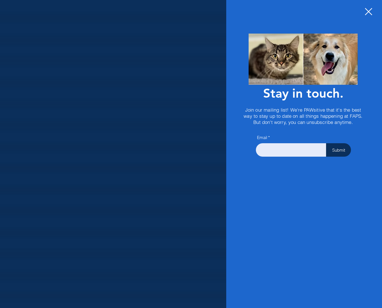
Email (262, 137)
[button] (368, 11)
